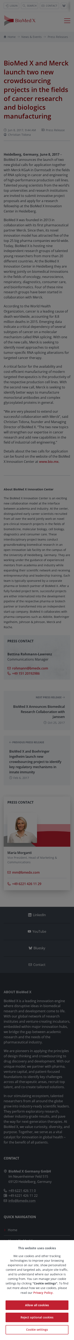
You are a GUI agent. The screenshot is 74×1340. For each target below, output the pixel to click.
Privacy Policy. (43, 1293)
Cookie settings (37, 1330)
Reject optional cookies (37, 1317)
